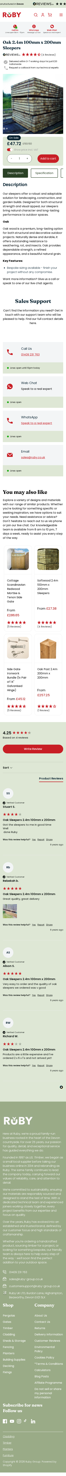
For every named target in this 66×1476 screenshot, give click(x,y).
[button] (39, 54)
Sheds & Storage (14, 1341)
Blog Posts (41, 1376)
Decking (8, 1366)
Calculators (42, 1370)
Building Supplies (14, 1360)
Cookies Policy (44, 1358)
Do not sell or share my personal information (47, 1393)
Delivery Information (48, 1334)
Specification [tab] (44, 173)
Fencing (8, 1347)
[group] (33, 733)
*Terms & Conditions (48, 1364)
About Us (40, 1316)
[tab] (51, 779)
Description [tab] (15, 173)
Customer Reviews (47, 1341)
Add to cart (48, 159)
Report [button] (40, 839)
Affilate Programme (48, 1383)
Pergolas (9, 1316)
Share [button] (49, 839)
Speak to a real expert (36, 389)
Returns (39, 1328)
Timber (8, 1328)
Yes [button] (34, 839)
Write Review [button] (33, 749)
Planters (8, 1353)
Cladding (9, 1334)
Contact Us (42, 1322)
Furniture (8, 1455)
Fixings (7, 1372)
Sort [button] (6, 768)
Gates (7, 1322)
